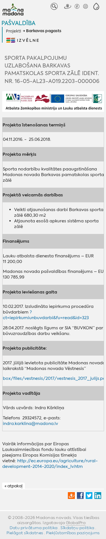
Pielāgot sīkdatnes (25, 532)
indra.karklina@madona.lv (30, 423)
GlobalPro (76, 522)
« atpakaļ (13, 485)
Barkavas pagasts (43, 31)
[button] (96, 6)
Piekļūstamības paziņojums (73, 532)
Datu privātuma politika (34, 527)
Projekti (13, 31)
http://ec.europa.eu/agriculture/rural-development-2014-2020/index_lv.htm (50, 463)
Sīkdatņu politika (77, 527)
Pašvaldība (18, 23)
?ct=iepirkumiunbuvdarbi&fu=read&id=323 (46, 315)
